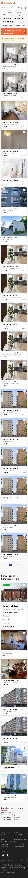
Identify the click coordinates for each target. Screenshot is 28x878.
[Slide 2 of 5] (13, 61)
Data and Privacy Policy (7, 841)
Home (2, 12)
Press (2, 839)
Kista (10, 25)
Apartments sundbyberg (8, 815)
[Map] (25, 7)
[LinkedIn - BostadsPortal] (7, 855)
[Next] (21, 565)
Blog (2, 837)
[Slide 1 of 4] (12, 263)
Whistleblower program (6, 849)
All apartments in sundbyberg (11, 15)
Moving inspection (18, 837)
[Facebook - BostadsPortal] (3, 855)
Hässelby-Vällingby (20, 25)
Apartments (10, 12)
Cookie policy (4, 844)
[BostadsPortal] (8, 2)
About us (3, 834)
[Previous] (7, 565)
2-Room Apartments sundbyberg (10, 819)
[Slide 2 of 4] (13, 263)
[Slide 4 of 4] (15, 263)
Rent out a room (18, 834)
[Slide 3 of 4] (14, 263)
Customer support (18, 841)
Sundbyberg (20, 12)
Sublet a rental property (20, 839)
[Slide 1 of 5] (12, 61)
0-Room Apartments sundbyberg (10, 817)
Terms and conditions (19, 844)
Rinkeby (4, 25)
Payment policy (5, 846)
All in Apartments (6, 812)
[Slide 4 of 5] (14, 61)
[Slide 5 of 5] (15, 61)
